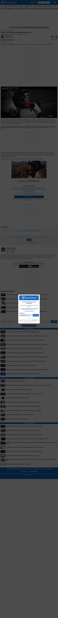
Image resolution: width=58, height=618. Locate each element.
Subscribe (36, 315)
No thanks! (29, 317)
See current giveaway (29, 311)
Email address (22, 313)
